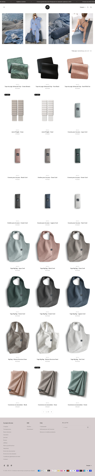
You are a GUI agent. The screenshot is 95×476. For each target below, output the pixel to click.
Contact (5, 459)
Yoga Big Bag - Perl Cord (77, 359)
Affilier (5, 443)
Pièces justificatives (8, 445)
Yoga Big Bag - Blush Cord (47, 268)
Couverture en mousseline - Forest (77, 404)
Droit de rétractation (9, 451)
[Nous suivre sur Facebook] (4, 466)
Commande (43, 426)
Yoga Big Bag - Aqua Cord (17, 268)
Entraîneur (30, 429)
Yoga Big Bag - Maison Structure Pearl (47, 359)
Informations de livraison (47, 429)
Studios (29, 426)
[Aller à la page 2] (51, 412)
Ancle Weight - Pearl (47, 132)
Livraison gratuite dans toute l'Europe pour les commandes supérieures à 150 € (46, 1)
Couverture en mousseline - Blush (17, 404)
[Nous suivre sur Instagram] (8, 466)
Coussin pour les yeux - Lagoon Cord (47, 223)
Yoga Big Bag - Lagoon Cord (77, 314)
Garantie (5, 434)
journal (5, 437)
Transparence (7, 429)
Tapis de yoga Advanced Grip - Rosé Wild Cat (77, 86)
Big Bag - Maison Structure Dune (17, 359)
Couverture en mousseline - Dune (47, 404)
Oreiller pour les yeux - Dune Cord (47, 177)
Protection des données (9, 453)
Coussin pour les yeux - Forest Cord (77, 177)
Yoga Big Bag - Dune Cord (77, 268)
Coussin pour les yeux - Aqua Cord (77, 132)
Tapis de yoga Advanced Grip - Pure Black (47, 86)
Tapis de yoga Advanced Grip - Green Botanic (17, 86)
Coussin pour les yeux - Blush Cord (17, 177)
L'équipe (5, 426)
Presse (5, 440)
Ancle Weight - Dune (17, 132)
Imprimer (6, 448)
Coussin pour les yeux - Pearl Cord (77, 223)
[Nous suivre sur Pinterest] (11, 466)
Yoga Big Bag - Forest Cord (17, 314)
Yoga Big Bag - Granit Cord (47, 314)
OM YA (17, 84)
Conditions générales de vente (11, 456)
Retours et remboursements (47, 432)
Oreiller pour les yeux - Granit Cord (17, 223)
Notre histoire (7, 432)
